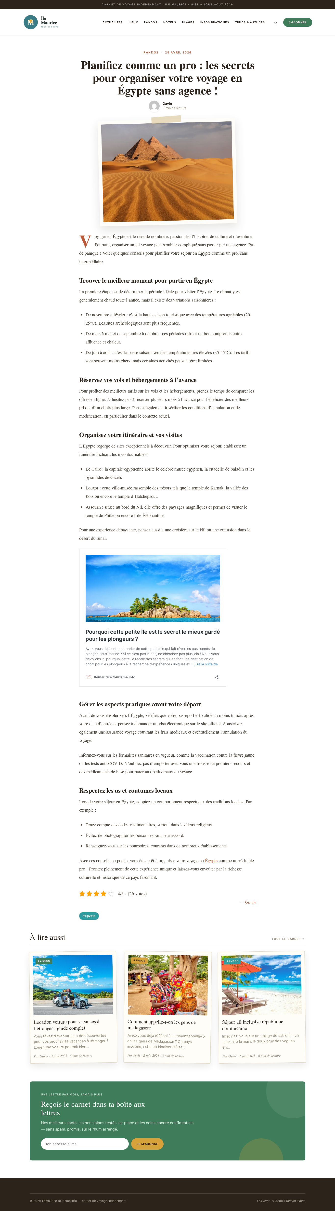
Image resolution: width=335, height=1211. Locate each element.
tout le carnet (288, 939)
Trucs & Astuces (250, 22)
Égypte (211, 860)
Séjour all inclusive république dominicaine (252, 1025)
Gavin (167, 103)
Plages (188, 22)
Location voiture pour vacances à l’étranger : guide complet (66, 1025)
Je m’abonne (147, 1144)
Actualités (113, 22)
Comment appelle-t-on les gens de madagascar (161, 1024)
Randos (150, 22)
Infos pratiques (214, 22)
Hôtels (169, 22)
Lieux (133, 22)
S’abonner (298, 22)
